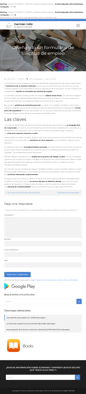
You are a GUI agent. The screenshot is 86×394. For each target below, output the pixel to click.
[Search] (79, 301)
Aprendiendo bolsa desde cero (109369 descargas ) (26, 318)
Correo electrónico (11, 250)
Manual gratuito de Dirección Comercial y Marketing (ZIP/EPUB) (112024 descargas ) (38, 330)
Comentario (9, 215)
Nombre (7, 239)
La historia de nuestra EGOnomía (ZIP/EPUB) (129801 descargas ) (30, 324)
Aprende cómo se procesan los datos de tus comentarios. (57, 280)
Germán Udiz (23, 24)
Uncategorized (38, 79)
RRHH (31, 79)
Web (6, 260)
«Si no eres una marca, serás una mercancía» (24, 193)
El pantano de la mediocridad (67, 193)
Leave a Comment (50, 79)
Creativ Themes (68, 391)
